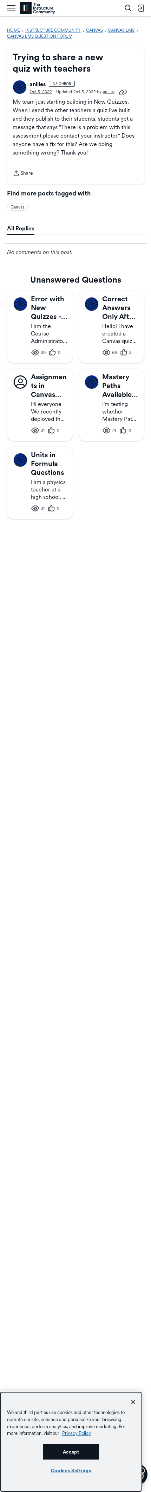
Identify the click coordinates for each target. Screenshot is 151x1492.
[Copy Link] (123, 92)
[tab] (21, 229)
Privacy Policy (76, 1433)
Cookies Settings (71, 1470)
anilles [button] (37, 84)
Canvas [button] (17, 207)
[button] (20, 87)
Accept (71, 1452)
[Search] (128, 8)
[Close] (133, 1402)
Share (23, 173)
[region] (71, 1441)
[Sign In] (140, 8)
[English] (37, 8)
